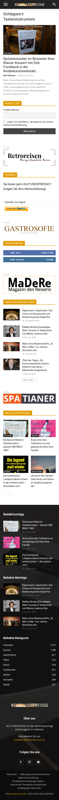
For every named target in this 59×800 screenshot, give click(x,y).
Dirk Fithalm (9, 75)
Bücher (35, 435)
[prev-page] (5, 493)
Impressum (12, 774)
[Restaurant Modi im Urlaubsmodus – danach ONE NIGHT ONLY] (15, 428)
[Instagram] (29, 762)
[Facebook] (20, 762)
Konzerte (8, 53)
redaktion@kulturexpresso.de (29, 739)
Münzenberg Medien (17, 793)
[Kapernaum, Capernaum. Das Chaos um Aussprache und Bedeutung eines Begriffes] (11, 314)
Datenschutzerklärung (28, 777)
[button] (5, 4)
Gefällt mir (47, 252)
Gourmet (8, 435)
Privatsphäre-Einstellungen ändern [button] (28, 781)
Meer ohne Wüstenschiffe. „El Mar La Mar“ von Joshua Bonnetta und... (37, 347)
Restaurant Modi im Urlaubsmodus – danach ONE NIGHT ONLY (37, 525)
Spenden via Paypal (15, 202)
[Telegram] (38, 762)
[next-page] (11, 493)
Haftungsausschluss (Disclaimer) (35, 774)
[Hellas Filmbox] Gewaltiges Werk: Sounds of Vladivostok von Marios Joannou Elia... (37, 330)
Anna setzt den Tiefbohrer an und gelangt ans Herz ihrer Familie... (37, 541)
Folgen (49, 259)
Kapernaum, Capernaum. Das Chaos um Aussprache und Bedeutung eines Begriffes (37, 313)
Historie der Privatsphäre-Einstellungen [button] (28, 784)
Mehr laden (28, 380)
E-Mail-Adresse (11, 109)
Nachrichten (37, 471)
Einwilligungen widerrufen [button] (29, 788)
